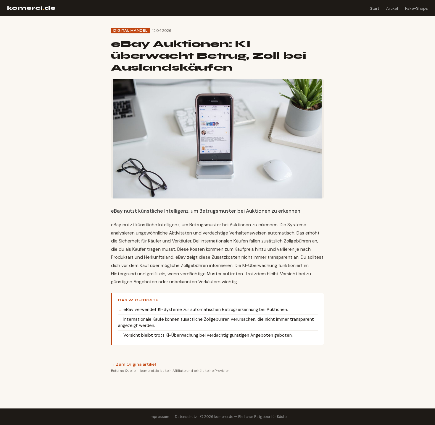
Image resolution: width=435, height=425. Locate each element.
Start (374, 8)
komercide (31, 8)
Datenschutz (186, 416)
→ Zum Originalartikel (133, 364)
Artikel (392, 8)
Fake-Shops (416, 8)
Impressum (159, 416)
